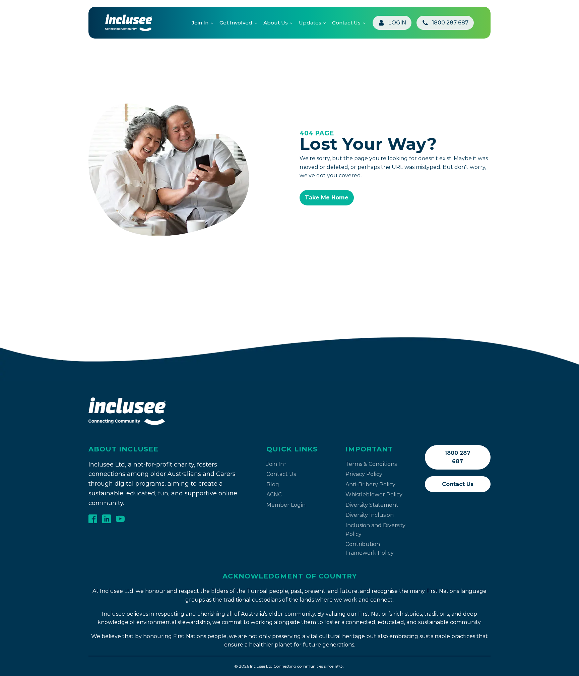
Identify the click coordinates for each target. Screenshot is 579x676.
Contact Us (346, 22)
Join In (200, 22)
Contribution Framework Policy (369, 548)
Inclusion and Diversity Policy (375, 529)
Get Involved (235, 22)
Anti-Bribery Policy (370, 484)
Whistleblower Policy (373, 494)
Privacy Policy (363, 474)
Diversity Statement (371, 505)
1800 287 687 (457, 457)
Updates (310, 22)
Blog (272, 484)
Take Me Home (326, 197)
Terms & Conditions (371, 464)
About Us (275, 22)
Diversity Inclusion (369, 515)
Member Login (286, 505)
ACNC (274, 494)
